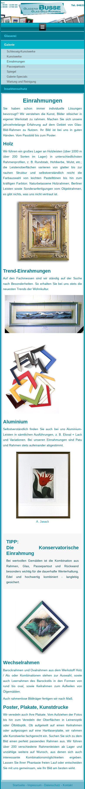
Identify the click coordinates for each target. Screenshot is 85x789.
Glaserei (10, 36)
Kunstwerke (14, 56)
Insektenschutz (15, 88)
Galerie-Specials (17, 76)
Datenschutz (52, 785)
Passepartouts (16, 66)
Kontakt (68, 785)
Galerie (9, 44)
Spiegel (11, 71)
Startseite (19, 785)
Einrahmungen (16, 61)
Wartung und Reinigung (21, 81)
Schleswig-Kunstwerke (21, 51)
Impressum (34, 785)
